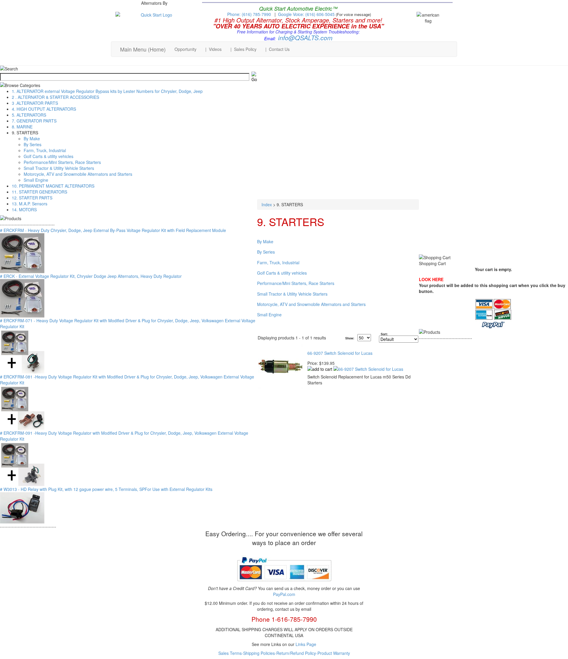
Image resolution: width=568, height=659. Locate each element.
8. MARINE (22, 127)
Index (267, 204)
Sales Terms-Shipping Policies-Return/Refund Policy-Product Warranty (284, 653)
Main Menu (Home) (143, 49)
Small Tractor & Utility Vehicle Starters (59, 168)
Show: (349, 338)
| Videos (213, 49)
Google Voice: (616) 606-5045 (307, 14)
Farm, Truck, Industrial (45, 150)
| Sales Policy (243, 49)
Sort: (384, 334)
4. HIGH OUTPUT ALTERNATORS (44, 109)
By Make (32, 138)
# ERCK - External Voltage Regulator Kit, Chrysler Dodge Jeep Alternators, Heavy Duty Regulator (91, 276)
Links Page (306, 644)
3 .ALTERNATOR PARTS (35, 103)
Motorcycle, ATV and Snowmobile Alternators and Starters (78, 174)
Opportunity (185, 49)
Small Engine (36, 180)
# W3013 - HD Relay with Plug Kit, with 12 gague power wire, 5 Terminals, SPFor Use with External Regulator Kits (106, 489)
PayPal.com (284, 594)
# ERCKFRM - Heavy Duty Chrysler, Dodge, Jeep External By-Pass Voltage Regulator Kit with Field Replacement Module (113, 230)
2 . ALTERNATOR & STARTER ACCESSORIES (55, 97)
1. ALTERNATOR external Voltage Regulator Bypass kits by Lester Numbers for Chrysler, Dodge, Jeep (107, 91)
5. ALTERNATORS (29, 115)
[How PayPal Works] (284, 584)
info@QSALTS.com (305, 37)
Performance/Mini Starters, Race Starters (62, 162)
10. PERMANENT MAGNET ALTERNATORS (53, 186)
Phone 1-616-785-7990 (284, 619)
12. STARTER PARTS (32, 198)
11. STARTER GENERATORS (39, 192)
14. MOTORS (24, 209)
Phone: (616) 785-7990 (249, 14)
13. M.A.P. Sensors (29, 204)
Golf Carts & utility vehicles (48, 156)
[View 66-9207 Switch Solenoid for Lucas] (368, 369)
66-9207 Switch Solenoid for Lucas (339, 353)
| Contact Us (277, 49)
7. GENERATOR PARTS (34, 121)
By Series (32, 144)
